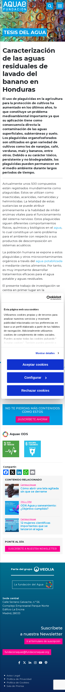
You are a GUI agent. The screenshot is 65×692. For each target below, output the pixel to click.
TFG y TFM (26, 502)
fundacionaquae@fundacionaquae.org (27, 652)
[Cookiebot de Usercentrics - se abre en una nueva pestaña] (46, 298)
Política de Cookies (18, 682)
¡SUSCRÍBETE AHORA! (32, 419)
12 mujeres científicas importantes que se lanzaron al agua (35, 526)
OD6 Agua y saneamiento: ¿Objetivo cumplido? (38, 507)
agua (57, 227)
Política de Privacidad (19, 679)
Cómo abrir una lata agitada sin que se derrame (39, 490)
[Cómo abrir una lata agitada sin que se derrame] (12, 490)
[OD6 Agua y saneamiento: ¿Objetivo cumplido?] (12, 507)
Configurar (32, 377)
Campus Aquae (28, 485)
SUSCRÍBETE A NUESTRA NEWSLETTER (32, 548)
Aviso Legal (13, 675)
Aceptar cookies (35, 364)
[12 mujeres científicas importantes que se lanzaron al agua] (12, 525)
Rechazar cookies (35, 390)
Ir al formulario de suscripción (43, 641)
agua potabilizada (49, 261)
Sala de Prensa (15, 686)
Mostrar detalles (45, 353)
